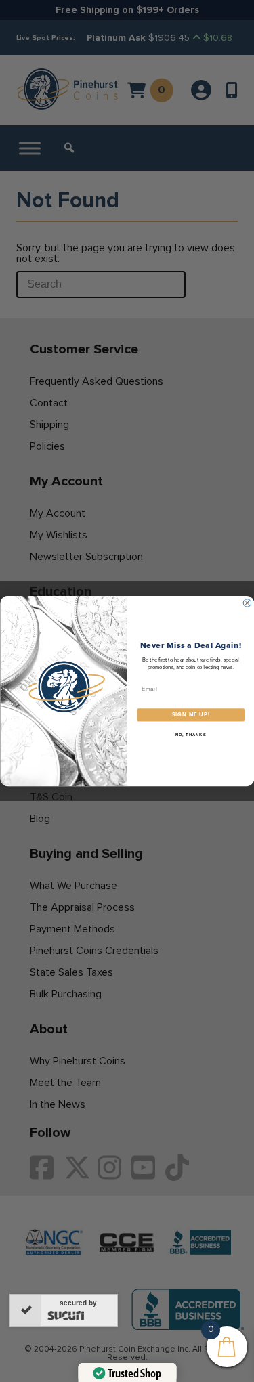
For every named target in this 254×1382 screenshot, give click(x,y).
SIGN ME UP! (190, 714)
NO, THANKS (190, 734)
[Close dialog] (247, 603)
